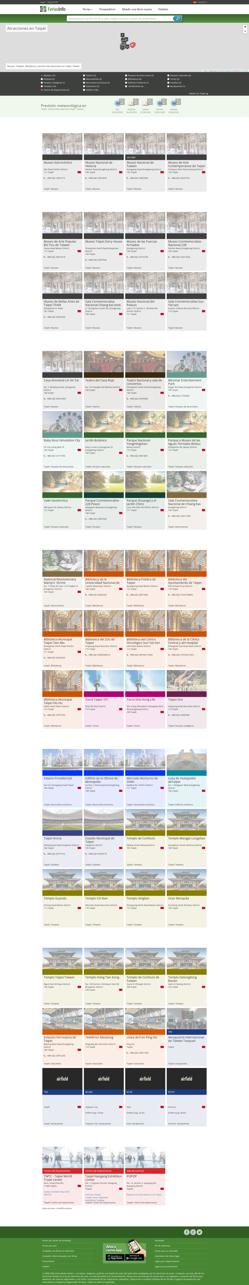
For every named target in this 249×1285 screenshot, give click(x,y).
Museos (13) (49, 75)
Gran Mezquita (178, 898)
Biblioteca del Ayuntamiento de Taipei (185, 581)
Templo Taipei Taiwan (59, 977)
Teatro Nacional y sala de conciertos (144, 382)
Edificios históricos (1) (138, 82)
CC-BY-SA (244, 71)
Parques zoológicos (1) (54, 82)
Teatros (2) (91, 75)
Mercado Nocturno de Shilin (142, 780)
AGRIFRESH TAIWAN (94, 1200)
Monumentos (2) (94, 79)
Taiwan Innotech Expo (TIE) (57, 1191)
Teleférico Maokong (99, 1037)
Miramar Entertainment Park (184, 382)
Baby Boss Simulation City (62, 440)
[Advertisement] (124, 125)
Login (42, 2)
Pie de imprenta (162, 1245)
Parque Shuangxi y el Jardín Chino (141, 502)
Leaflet (205, 71)
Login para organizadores (167, 1261)
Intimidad (159, 1240)
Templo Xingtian (138, 898)
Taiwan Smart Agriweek (96, 1197)
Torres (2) (174, 79)
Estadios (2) (175, 82)
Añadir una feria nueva (137, 9)
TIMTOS (47, 1194)
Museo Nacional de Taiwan (140, 164)
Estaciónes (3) (92, 86)
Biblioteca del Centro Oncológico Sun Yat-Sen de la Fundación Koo (143, 641)
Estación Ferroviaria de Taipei (60, 1039)
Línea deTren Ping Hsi (142, 1037)
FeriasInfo (54, 9)
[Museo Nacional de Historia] (122, 48)
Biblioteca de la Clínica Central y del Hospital (183, 641)
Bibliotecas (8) (134, 79)
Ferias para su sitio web (166, 1251)
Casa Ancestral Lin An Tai (61, 380)
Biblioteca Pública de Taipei (141, 581)
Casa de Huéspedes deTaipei (182, 780)
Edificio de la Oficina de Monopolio (101, 780)
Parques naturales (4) (180, 75)
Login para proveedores (166, 1266)
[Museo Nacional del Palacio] (126, 40)
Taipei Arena (53, 838)
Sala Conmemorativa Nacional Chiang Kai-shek (103, 303)
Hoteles (163, 9)
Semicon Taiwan (93, 1194)
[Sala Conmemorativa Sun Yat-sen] (127, 47)
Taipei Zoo (175, 699)
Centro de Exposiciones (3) (56, 89)
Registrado (53, 2)
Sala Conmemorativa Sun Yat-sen (186, 303)
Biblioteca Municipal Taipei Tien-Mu (58, 641)
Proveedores (107, 9)
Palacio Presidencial (58, 778)
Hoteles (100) (92, 89)
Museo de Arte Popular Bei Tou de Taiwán (60, 243)
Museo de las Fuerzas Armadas (142, 243)
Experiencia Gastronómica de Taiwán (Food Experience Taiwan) (145, 1194)
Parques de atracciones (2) (140, 75)
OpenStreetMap (225, 71)
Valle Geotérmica (56, 500)
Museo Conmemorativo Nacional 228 (184, 243)
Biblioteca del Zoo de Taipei (100, 641)
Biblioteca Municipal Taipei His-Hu (58, 701)
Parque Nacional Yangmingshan (138, 442)
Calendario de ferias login (167, 1256)
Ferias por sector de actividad (56, 1240)
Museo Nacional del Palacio (140, 303)
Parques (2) (49, 79)
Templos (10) (50, 86)
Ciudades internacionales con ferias (59, 1256)
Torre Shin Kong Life (141, 699)
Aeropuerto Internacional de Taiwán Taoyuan (186, 1039)
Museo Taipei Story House (103, 241)
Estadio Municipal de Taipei (99, 840)
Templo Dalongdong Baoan (182, 979)
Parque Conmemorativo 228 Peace (102, 502)
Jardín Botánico (96, 440)
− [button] (245, 31)
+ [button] (245, 27)
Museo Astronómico (58, 163)
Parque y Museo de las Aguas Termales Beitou (184, 442)
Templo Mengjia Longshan (186, 838)
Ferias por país (49, 1245)
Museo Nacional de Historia (98, 164)
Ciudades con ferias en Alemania (58, 1251)
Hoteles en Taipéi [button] (197, 93)
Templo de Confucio (141, 838)
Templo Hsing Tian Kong (102, 977)
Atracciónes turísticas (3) (98, 82)
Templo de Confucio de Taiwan (143, 979)
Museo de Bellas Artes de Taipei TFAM (61, 303)
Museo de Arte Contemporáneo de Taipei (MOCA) (186, 164)
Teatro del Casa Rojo (99, 380)
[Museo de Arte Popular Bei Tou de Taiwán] (122, 35)
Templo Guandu (55, 898)
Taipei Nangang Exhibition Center (103, 1178)
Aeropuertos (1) (177, 86)
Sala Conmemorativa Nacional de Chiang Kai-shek (184, 502)
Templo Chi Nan (96, 898)
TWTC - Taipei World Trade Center (58, 1178)
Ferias (87, 9)
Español (202, 2)
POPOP (132, 1176)
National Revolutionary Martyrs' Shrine (60, 581)
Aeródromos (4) (135, 86)
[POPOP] (132, 45)
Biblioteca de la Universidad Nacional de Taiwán (102, 581)
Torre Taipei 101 (96, 699)
